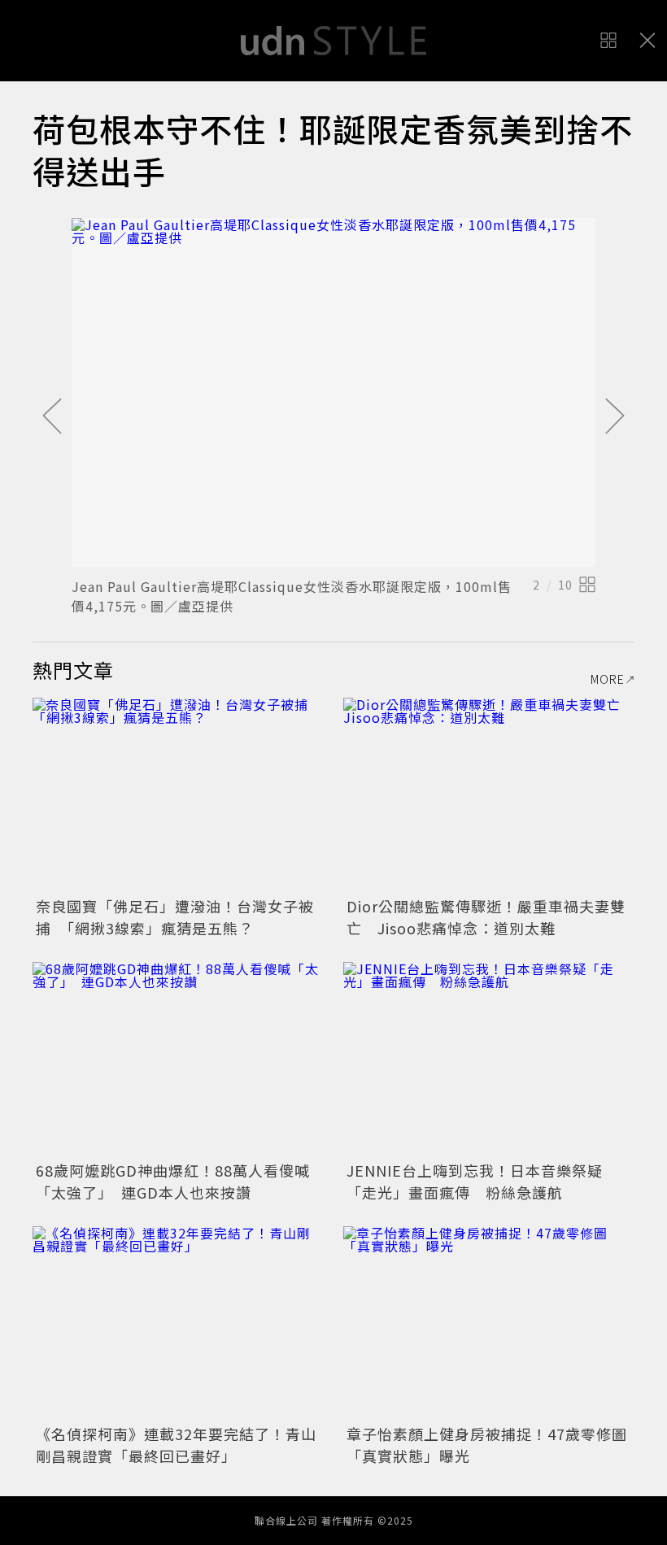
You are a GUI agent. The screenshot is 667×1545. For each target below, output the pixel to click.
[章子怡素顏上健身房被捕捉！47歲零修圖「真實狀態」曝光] (488, 1323)
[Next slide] (614, 417)
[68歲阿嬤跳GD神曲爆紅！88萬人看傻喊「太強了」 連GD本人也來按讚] (178, 1059)
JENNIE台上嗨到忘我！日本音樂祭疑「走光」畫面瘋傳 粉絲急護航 (475, 1181)
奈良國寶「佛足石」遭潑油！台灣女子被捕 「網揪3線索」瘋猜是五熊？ (175, 916)
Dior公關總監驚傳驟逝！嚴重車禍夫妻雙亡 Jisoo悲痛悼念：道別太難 (486, 916)
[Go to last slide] (52, 417)
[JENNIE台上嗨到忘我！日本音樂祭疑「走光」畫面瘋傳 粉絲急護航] (488, 1059)
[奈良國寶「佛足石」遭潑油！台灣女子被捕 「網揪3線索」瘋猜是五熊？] (178, 795)
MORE (608, 679)
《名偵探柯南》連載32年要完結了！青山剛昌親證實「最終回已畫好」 (176, 1444)
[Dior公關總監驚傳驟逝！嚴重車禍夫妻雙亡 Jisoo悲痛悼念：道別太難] (488, 795)
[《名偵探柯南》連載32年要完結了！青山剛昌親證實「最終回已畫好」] (178, 1323)
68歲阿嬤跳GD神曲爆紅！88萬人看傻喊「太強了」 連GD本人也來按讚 (173, 1181)
